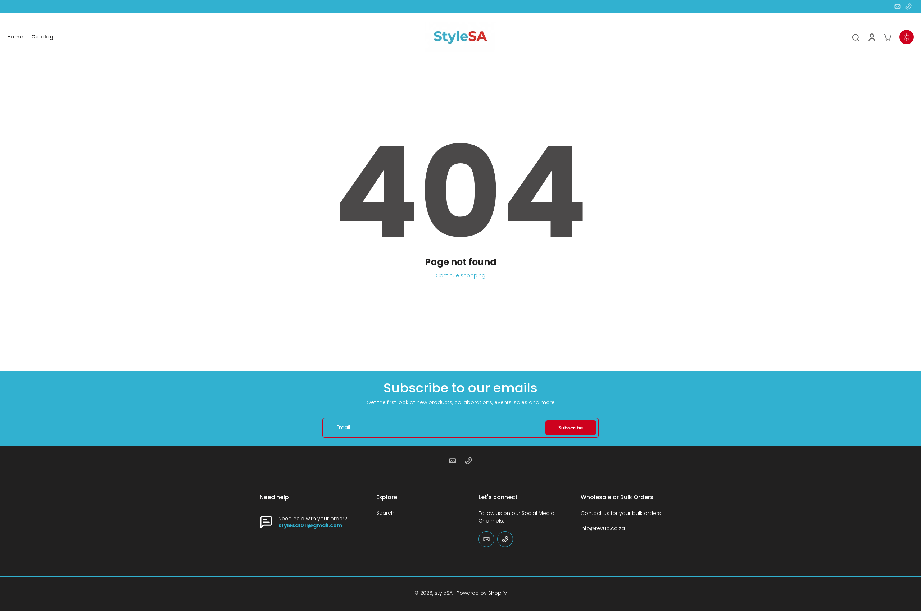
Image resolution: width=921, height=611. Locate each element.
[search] (855, 37)
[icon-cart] (887, 37)
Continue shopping (460, 275)
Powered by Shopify (482, 593)
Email (343, 427)
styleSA (444, 593)
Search (385, 513)
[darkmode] (906, 37)
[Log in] (871, 37)
